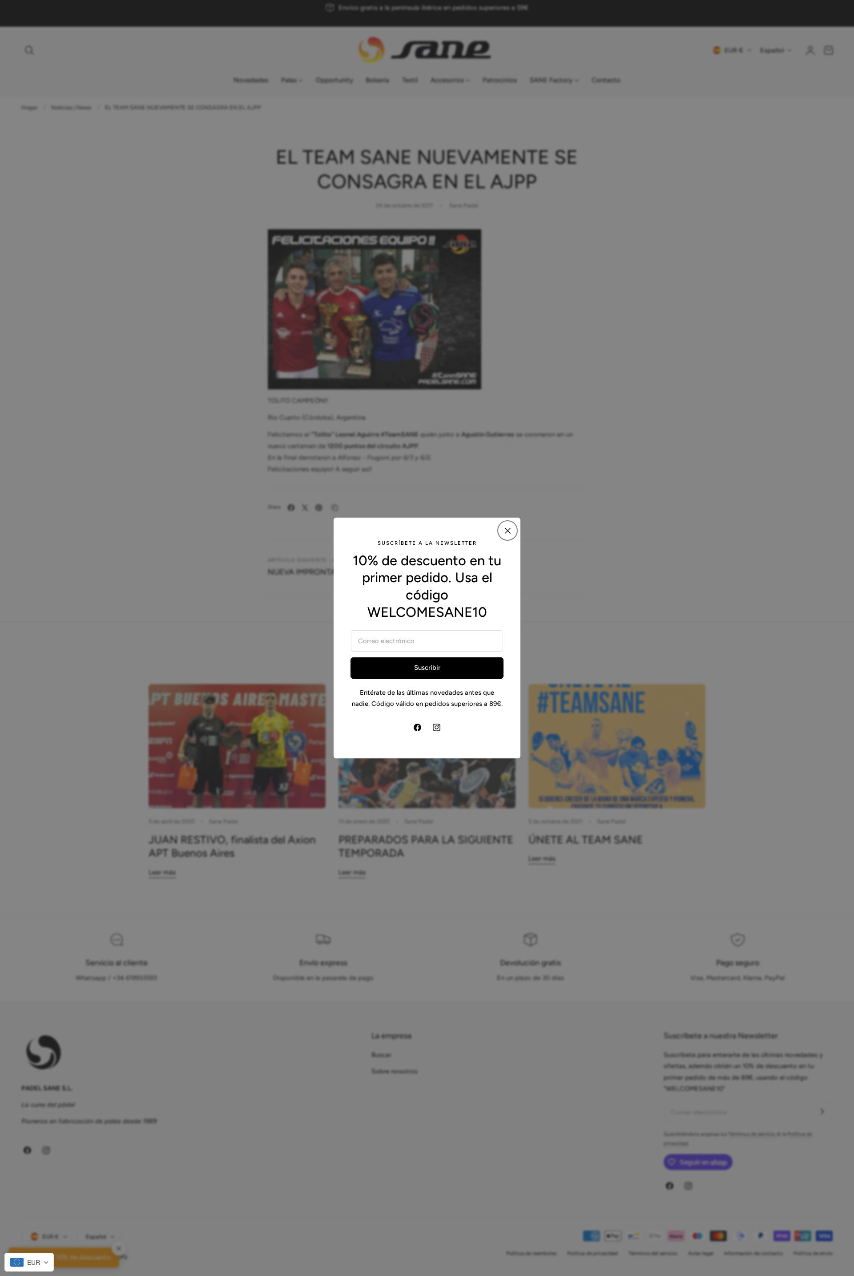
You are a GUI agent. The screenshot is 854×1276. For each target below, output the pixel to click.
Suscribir (427, 668)
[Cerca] (507, 530)
